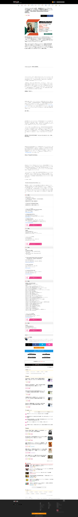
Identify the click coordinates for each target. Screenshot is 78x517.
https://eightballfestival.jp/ (29, 212)
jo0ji (43, 373)
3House (42, 371)
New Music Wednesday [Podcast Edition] (36, 373)
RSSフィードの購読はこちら (39, 347)
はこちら (34, 243)
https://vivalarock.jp (27, 268)
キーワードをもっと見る (49, 495)
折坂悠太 (38, 371)
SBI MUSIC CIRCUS (43, 493)
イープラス (26, 497)
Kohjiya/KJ (27, 373)
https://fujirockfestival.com (28, 317)
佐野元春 (27, 371)
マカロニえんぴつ (33, 371)
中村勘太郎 (32, 493)
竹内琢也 (46, 371)
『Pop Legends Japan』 (28, 152)
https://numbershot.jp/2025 (29, 222)
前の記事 (28, 367)
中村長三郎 (37, 493)
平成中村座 (27, 493)
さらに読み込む (39, 487)
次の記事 (50, 367)
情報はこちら (35, 277)
